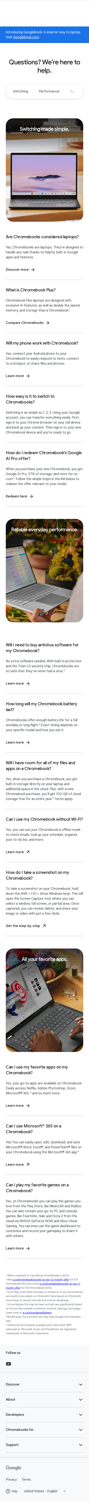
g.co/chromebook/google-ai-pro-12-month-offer (40, 1279)
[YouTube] (8, 1364)
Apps (74, 91)
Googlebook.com (26, 37)
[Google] (44, 1468)
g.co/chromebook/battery (37, 1312)
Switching (20, 91)
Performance (49, 91)
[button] (44, 1384)
